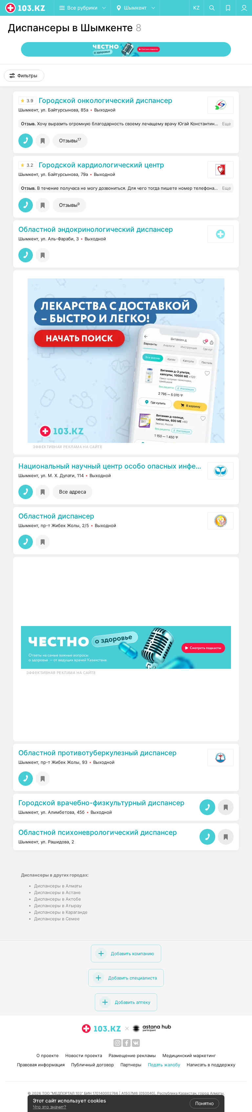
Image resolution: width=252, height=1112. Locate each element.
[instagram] (117, 1043)
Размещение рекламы (132, 1055)
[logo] (25, 8)
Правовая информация (41, 1064)
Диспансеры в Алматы (58, 885)
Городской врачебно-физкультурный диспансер (101, 803)
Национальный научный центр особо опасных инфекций (111, 466)
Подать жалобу (164, 1064)
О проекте (47, 1055)
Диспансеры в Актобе (57, 899)
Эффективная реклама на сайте (67, 447)
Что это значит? (49, 1106)
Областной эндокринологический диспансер (95, 229)
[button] (24, 76)
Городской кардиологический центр (101, 165)
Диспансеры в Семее (57, 918)
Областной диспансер (56, 516)
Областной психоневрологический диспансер (97, 832)
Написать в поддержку (211, 1064)
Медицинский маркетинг (189, 1055)
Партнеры (130, 1064)
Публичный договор (92, 1064)
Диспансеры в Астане (57, 892)
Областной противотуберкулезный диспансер (97, 753)
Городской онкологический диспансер (105, 101)
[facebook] (127, 1043)
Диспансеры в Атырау (57, 905)
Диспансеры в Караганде (61, 912)
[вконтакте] (136, 1043)
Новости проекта (83, 1055)
